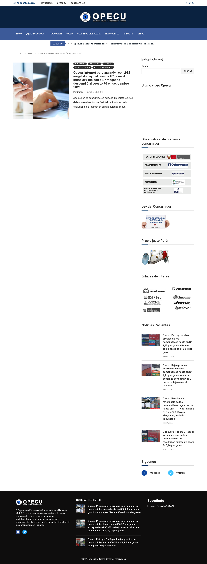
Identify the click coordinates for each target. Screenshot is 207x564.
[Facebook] (186, 3)
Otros (141, 34)
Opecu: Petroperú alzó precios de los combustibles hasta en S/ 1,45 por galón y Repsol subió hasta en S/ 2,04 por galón (177, 344)
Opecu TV (61, 3)
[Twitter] (190, 3)
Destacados (94, 64)
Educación (56, 34)
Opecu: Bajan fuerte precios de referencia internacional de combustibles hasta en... (114, 44)
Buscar (146, 66)
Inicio (19, 34)
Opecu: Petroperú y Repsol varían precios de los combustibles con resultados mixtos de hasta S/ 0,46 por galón (178, 438)
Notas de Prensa (82, 67)
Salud (69, 34)
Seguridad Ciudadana (88, 34)
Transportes (112, 34)
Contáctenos (78, 3)
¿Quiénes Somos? (35, 34)
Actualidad (47, 3)
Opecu (80, 92)
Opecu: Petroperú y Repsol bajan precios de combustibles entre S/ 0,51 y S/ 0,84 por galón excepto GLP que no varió (113, 542)
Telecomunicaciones (103, 67)
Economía (108, 64)
